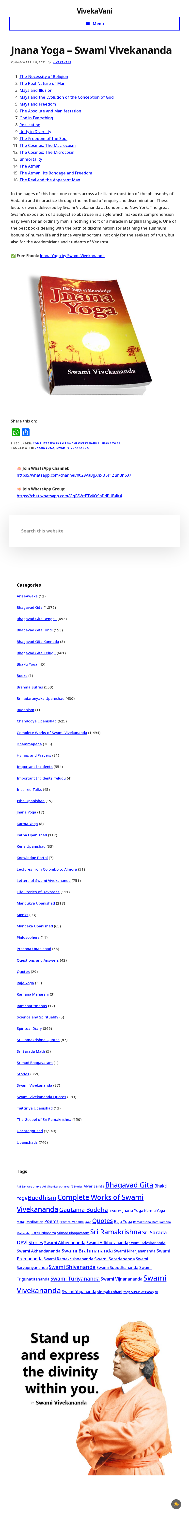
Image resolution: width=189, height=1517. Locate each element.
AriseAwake (27, 596)
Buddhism (25, 709)
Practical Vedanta (72, 1222)
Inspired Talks (29, 789)
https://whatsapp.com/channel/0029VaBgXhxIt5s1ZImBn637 (74, 475)
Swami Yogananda (79, 1291)
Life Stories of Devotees (38, 891)
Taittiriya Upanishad (35, 1108)
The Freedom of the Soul (43, 138)
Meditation (34, 1222)
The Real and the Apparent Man (49, 180)
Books (22, 675)
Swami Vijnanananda (121, 1279)
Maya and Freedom (37, 104)
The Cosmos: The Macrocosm (47, 145)
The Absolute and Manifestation (50, 111)
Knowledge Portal (32, 857)
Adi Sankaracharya (29, 1186)
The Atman (30, 166)
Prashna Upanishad (34, 948)
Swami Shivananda (72, 1267)
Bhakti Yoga (27, 664)
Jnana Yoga (111, 443)
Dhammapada (29, 743)
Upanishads (27, 1142)
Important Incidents (35, 766)
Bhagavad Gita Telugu (36, 652)
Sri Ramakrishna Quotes (38, 1039)
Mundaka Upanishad (35, 925)
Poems (51, 1221)
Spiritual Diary (29, 1028)
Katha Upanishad (32, 834)
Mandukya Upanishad (36, 903)
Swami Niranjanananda (135, 1251)
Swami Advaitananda (147, 1242)
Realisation (29, 124)
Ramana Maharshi (33, 994)
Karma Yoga (27, 823)
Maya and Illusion (35, 90)
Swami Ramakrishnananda (68, 1259)
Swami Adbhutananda (107, 1242)
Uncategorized (30, 1130)
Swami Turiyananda (75, 1278)
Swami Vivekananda (72, 448)
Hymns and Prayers (34, 755)
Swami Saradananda (114, 1259)
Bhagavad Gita (30, 607)
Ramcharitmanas (32, 1005)
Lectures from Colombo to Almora (47, 869)
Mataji (21, 1222)
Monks (22, 914)
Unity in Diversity (35, 131)
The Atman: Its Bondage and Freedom (55, 173)
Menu (98, 23)
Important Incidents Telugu (41, 778)
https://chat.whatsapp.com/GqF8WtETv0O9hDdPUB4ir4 (69, 496)
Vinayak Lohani (109, 1291)
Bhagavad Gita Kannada (38, 641)
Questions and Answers (38, 960)
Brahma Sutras (30, 687)
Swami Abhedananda (64, 1242)
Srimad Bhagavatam (35, 1062)
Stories (23, 1073)
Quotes (23, 971)
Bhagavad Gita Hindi (35, 629)
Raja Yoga (25, 982)
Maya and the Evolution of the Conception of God (66, 97)
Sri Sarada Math (31, 1051)
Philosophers (28, 937)
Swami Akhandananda (39, 1251)
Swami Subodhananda (117, 1267)
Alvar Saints (94, 1186)
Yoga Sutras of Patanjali (140, 1292)
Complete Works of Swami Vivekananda (66, 443)
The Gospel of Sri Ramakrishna (44, 1119)
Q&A (88, 1222)
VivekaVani (94, 11)
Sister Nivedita (43, 1232)
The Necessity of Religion (43, 76)
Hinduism (115, 1211)
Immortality (30, 159)
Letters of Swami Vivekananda (44, 880)
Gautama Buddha (83, 1210)
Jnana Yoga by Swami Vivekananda (72, 255)
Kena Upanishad (31, 846)
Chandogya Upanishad (37, 721)
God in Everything (36, 118)
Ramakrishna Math (145, 1222)
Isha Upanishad (31, 800)
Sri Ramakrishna (115, 1231)
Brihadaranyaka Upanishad (40, 698)
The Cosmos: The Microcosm (47, 152)
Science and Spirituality (37, 1017)
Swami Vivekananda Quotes (41, 1096)
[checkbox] (176, 1504)
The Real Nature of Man (42, 83)
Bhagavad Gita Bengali (37, 618)
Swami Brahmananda (87, 1250)
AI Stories (77, 1186)
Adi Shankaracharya (56, 1186)
